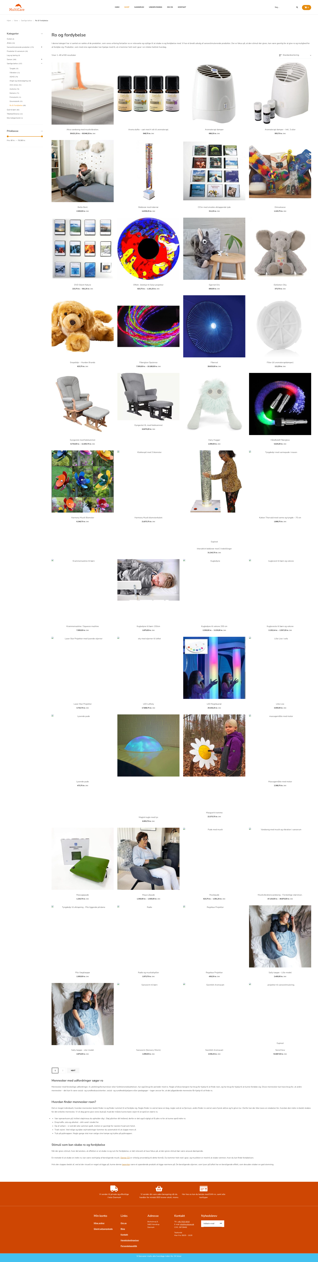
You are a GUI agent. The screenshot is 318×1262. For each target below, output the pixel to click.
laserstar (126, 1164)
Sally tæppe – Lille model (280, 972)
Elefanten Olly (280, 284)
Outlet (9, 39)
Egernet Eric (214, 284)
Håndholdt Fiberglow (280, 440)
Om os (170, 7)
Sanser (9, 59)
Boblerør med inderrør (148, 207)
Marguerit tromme (214, 812)
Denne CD (125, 1157)
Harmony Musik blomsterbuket (148, 517)
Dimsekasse (280, 207)
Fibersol (214, 362)
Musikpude (214, 895)
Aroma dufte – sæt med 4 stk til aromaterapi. (148, 129)
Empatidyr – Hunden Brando (82, 362)
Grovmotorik (14, 101)
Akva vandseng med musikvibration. (83, 129)
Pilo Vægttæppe (82, 972)
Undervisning (155, 7)
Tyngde (12, 68)
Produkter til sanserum (16, 51)
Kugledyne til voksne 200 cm (214, 626)
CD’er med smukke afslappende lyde (214, 207)
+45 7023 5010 (184, 1222)
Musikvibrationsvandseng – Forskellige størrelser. (280, 895)
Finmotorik (14, 97)
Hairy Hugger (214, 440)
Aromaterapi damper (214, 129)
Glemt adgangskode (103, 1229)
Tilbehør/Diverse (13, 114)
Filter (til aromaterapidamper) (280, 362)
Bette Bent (83, 207)
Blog (123, 1229)
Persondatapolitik (129, 1246)
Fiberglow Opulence (148, 362)
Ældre (9, 43)
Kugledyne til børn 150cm (148, 626)
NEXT (73, 1070)
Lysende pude (82, 781)
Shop (126, 7)
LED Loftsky (148, 704)
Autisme (13, 89)
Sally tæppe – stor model (82, 1050)
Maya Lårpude (148, 895)
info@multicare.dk (187, 1224)
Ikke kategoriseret (13, 118)
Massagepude (82, 895)
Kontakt (182, 7)
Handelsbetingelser (130, 1240)
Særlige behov (12, 63)
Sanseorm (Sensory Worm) (148, 1050)
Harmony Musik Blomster (82, 517)
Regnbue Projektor (214, 972)
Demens (13, 93)
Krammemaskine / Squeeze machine (82, 626)
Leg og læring (12, 55)
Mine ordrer (99, 1223)
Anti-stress (14, 85)
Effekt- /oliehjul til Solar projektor (148, 284)
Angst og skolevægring (19, 81)
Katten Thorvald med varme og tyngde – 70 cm (280, 517)
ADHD (12, 77)
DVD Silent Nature (82, 284)
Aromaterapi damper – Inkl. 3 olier (280, 129)
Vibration (13, 72)
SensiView (280, 1050)
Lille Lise (280, 704)
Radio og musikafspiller (148, 972)
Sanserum (139, 7)
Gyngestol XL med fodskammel (148, 425)
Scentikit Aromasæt (214, 1050)
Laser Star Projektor (83, 704)
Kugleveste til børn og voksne (280, 626)
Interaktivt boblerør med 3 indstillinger (214, 548)
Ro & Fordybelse (16, 105)
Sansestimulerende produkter (18, 47)
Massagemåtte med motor (280, 781)
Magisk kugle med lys (148, 817)
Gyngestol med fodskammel (82, 440)
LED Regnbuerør (214, 704)
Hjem (117, 7)
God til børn (11, 110)
